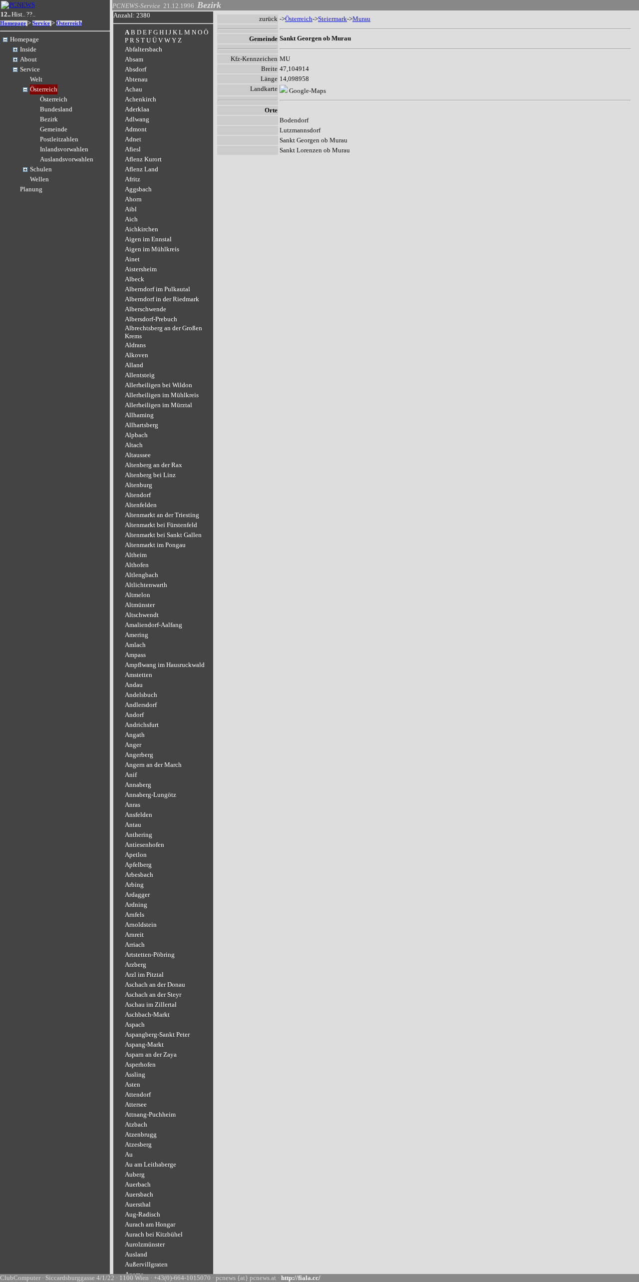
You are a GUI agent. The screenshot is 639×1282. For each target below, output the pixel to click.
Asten (132, 1084)
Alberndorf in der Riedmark (162, 299)
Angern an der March (153, 764)
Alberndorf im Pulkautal (157, 289)
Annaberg (138, 784)
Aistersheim (141, 269)
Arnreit (134, 934)
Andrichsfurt (142, 724)
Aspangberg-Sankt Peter (157, 1034)
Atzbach (136, 1124)
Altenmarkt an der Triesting (162, 515)
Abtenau (136, 79)
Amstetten (138, 674)
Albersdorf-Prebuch (151, 319)
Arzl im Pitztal (144, 974)
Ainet (132, 259)
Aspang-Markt (144, 1044)
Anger (133, 744)
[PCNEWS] (18, 4)
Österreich (69, 23)
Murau (361, 18)
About (28, 59)
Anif (131, 774)
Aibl (131, 209)
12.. (5, 14)
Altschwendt (142, 615)
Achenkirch (140, 99)
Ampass (135, 654)
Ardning (136, 904)
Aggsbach (138, 189)
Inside (28, 49)
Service (41, 23)
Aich (131, 219)
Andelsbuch (141, 694)
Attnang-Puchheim (150, 1114)
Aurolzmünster (145, 1244)
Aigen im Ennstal (148, 239)
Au (129, 1154)
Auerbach (138, 1184)
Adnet (133, 139)
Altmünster (140, 605)
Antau (133, 824)
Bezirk (49, 119)
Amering (136, 635)
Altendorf (138, 495)
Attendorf (138, 1094)
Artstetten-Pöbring (150, 954)
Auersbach (139, 1194)
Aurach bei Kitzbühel (154, 1234)
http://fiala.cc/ (300, 1278)
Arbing (134, 884)
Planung (31, 189)
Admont (136, 129)
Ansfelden (138, 814)
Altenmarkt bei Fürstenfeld (161, 525)
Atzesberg (138, 1144)
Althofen (137, 565)
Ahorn (133, 199)
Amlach (135, 644)
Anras (132, 804)
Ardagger (137, 894)
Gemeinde (53, 129)
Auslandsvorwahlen (66, 159)
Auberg (135, 1174)
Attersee (136, 1104)
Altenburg (138, 485)
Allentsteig (140, 375)
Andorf (134, 714)
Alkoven (136, 355)
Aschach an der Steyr (153, 994)
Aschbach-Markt (147, 1014)
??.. (30, 14)
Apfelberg (138, 864)
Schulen (41, 169)
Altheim (136, 555)
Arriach (135, 944)
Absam (134, 59)
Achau (133, 89)
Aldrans (135, 345)
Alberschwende (145, 309)
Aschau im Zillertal (151, 1004)
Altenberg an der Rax (153, 465)
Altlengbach (141, 575)
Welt (36, 79)
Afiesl (133, 149)
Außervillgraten (146, 1264)
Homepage (13, 23)
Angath (135, 734)
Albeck (134, 279)
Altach (134, 445)
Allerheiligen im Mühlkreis (162, 395)
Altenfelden (141, 505)
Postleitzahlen (59, 139)
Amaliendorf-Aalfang (153, 625)
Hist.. (18, 14)
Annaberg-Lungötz (150, 794)
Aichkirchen (141, 229)
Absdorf (135, 69)
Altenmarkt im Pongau (155, 545)
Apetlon (136, 854)
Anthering (138, 834)
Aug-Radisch (142, 1214)
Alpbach (136, 435)
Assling (135, 1074)
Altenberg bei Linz (150, 475)
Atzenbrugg (141, 1134)
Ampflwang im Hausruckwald (165, 664)
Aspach (135, 1024)
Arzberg (135, 964)
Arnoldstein (141, 924)
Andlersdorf (141, 704)
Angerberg (139, 754)
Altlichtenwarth (146, 585)
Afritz (132, 179)
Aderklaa (137, 109)
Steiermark (332, 18)
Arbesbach (139, 874)
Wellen (39, 179)
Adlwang (137, 119)
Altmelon (137, 595)
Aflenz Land (141, 169)
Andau (134, 684)
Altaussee (138, 455)
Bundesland (56, 109)
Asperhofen (140, 1064)
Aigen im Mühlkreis (152, 249)
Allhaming (139, 415)
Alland (134, 365)
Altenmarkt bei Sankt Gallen (163, 535)
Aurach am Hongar (150, 1224)
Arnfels (134, 914)
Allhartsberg (141, 425)
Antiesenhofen (144, 844)
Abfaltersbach (143, 49)
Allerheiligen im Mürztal (158, 405)
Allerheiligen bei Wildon (158, 385)
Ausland (136, 1254)
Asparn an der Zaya (151, 1054)
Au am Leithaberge (150, 1164)
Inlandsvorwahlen (64, 149)
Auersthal (138, 1204)
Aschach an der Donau (155, 984)
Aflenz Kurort (143, 159)
